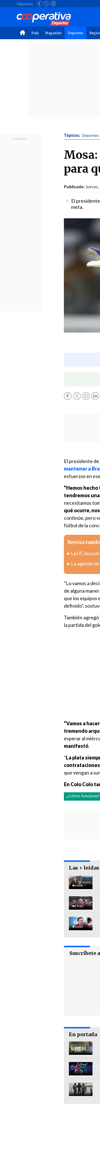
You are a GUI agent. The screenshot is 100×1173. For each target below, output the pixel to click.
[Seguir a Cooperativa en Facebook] (39, 3)
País (35, 33)
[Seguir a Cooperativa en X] (46, 3)
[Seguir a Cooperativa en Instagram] (53, 3)
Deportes (75, 33)
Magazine (53, 33)
